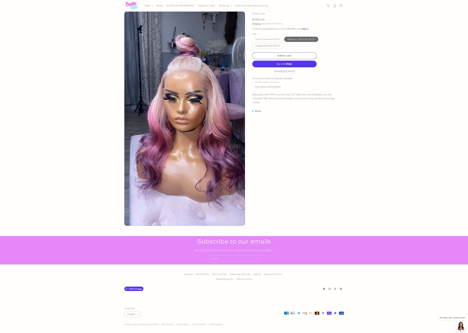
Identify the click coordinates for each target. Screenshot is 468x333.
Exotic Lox (135, 324)
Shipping (256, 23)
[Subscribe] (257, 258)
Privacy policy (183, 324)
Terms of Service (273, 274)
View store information (268, 86)
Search (257, 274)
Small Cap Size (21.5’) (269, 40)
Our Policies (202, 274)
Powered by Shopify (150, 324)
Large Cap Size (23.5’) (267, 45)
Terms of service (199, 324)
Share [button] (258, 111)
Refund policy (244, 279)
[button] (148, 6)
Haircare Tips (219, 274)
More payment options (284, 71)
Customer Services (240, 274)
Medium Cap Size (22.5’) (301, 39)
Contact (188, 274)
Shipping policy (225, 279)
